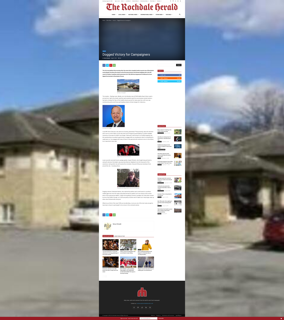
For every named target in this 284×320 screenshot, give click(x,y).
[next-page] (106, 276)
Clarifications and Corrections (168, 315)
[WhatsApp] (114, 65)
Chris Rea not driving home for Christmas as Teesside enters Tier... (164, 138)
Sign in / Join (117, 1)
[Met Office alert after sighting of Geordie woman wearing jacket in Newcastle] (177, 202)
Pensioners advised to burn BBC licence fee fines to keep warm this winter (110, 270)
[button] (179, 14)
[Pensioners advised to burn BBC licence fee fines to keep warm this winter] (111, 262)
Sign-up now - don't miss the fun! (129, 318)
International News (144, 1)
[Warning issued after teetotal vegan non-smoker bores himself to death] (177, 179)
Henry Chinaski (107, 58)
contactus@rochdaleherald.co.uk (145, 303)
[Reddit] (175, 1)
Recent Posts (161, 126)
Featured (159, 141)
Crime (104, 249)
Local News (128, 1)
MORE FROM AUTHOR (119, 236)
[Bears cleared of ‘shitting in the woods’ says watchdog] (177, 131)
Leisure (114, 20)
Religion (159, 213)
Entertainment (105, 266)
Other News (152, 1)
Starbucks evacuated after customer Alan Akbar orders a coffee (164, 188)
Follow (178, 78)
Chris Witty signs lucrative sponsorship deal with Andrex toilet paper (164, 155)
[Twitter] (180, 1)
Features (158, 1)
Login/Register (178, 315)
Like (179, 75)
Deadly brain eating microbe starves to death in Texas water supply (165, 146)
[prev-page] (103, 276)
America (159, 197)
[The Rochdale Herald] (142, 7)
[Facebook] (171, 1)
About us (153, 315)
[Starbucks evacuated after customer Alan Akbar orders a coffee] (177, 187)
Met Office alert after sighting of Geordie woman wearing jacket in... (165, 203)
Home (122, 1)
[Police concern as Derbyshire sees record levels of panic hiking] (128, 244)
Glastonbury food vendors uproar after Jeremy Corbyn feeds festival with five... (165, 210)
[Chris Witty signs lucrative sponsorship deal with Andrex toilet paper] (177, 155)
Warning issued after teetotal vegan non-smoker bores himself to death (165, 180)
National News (135, 1)
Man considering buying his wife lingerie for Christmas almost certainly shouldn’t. (145, 253)
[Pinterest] (173, 1)
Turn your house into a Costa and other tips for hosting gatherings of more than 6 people (110, 253)
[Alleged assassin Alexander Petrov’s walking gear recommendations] (146, 262)
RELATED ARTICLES (108, 236)
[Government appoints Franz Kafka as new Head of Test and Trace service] (177, 163)
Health (159, 158)
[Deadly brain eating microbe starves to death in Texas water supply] (177, 146)
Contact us (158, 315)
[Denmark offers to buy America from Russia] (177, 195)
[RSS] (178, 1)
